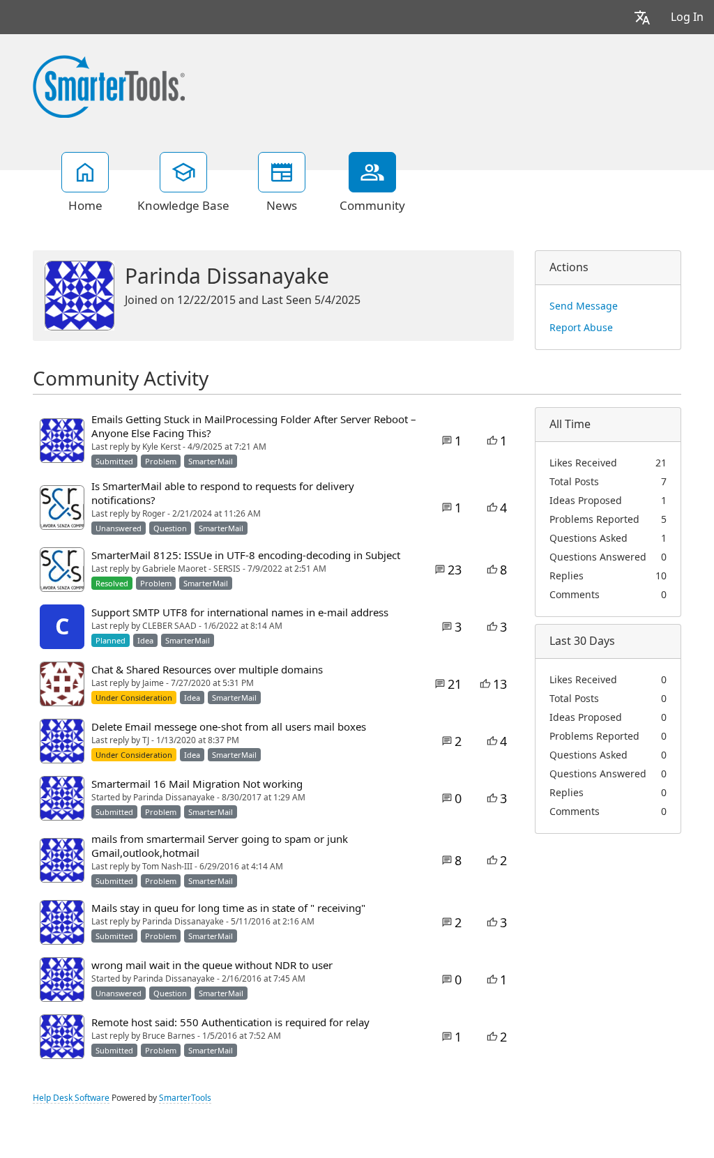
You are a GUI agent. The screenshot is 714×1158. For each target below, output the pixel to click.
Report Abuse (581, 327)
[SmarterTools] (109, 85)
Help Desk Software (71, 1098)
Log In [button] (687, 17)
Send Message (583, 306)
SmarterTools (185, 1098)
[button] (642, 17)
